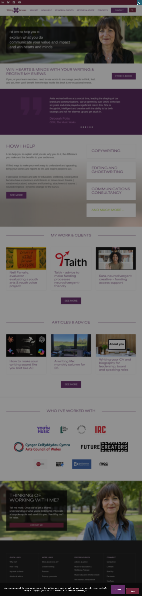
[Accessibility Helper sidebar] (139, 2)
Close (132, 591)
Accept (118, 589)
